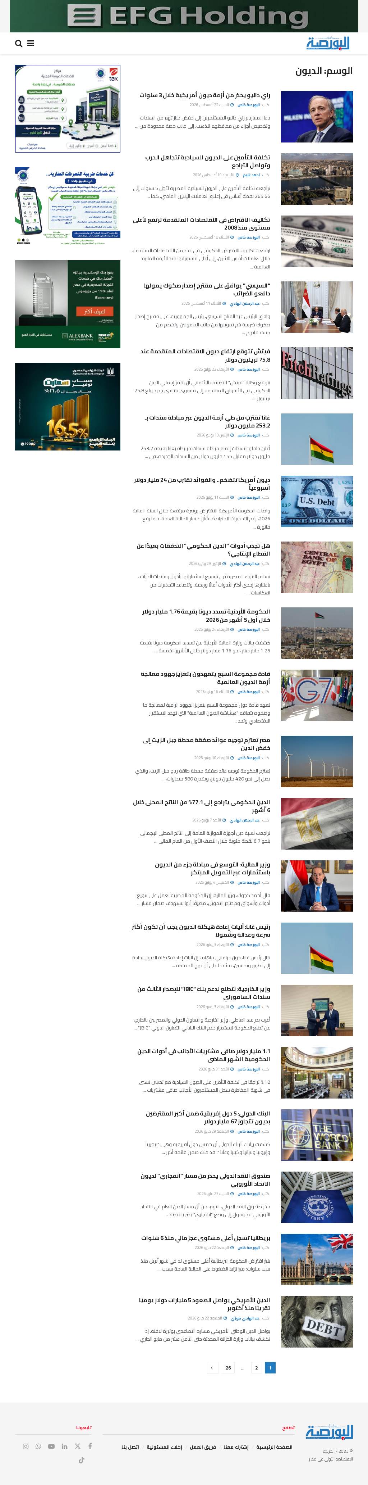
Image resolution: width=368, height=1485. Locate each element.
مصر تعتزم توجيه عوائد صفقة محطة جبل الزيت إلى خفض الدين (206, 743)
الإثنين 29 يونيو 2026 (205, 563)
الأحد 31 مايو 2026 (214, 1069)
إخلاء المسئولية (164, 1447)
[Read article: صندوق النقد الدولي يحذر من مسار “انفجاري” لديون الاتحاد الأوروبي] (317, 1197)
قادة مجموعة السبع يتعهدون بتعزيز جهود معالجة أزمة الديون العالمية (205, 677)
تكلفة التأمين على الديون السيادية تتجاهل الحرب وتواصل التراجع (207, 161)
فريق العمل (203, 1447)
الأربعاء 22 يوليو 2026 (212, 369)
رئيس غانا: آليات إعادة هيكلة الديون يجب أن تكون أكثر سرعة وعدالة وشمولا (201, 930)
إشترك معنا (236, 1447)
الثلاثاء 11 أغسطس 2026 (201, 303)
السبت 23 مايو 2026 (213, 1193)
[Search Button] (18, 43)
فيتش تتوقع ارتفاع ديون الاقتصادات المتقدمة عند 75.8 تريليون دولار (205, 355)
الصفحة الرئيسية (274, 1447)
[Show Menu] (30, 43)
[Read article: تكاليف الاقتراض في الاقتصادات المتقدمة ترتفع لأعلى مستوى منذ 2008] (317, 241)
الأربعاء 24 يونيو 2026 (212, 629)
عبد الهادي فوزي (245, 1318)
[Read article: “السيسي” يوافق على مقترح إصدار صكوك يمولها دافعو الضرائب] (317, 307)
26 (228, 1367)
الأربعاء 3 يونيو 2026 (213, 944)
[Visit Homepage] (327, 43)
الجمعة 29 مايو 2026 (212, 1131)
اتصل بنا (130, 1447)
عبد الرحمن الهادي (245, 303)
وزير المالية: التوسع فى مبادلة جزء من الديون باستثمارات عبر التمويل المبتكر (212, 868)
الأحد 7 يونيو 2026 (207, 820)
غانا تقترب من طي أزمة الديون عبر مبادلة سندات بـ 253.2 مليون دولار (207, 421)
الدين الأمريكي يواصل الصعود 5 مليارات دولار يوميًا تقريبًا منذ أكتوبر (204, 1304)
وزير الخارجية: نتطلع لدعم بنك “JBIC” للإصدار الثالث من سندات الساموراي (203, 992)
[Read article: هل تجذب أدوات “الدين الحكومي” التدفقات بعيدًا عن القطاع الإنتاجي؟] (317, 567)
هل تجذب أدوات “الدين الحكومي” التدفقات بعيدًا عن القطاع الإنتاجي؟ (203, 549)
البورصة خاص (249, 104)
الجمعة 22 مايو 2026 (212, 1247)
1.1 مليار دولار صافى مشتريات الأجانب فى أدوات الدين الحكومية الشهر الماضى (203, 1055)
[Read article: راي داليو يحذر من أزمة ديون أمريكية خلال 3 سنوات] (317, 116)
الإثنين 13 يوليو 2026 (213, 435)
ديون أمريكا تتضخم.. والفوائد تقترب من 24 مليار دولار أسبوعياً (202, 483)
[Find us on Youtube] (51, 1447)
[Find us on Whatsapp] (38, 1447)
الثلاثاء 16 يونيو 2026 (213, 691)
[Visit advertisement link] (184, 16)
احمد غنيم (251, 174)
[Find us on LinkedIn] (64, 1447)
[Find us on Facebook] (90, 1447)
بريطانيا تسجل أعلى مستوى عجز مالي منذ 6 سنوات (205, 1237)
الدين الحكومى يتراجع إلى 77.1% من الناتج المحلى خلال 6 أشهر (201, 806)
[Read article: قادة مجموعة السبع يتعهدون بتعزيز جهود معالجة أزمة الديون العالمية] (317, 695)
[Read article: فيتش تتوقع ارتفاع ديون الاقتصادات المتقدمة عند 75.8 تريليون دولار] (317, 373)
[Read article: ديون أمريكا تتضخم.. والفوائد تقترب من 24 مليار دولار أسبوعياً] (317, 501)
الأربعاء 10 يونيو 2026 (212, 757)
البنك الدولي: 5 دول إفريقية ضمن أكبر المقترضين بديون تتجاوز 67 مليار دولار (208, 1117)
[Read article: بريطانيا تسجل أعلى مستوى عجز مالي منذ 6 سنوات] (317, 1259)
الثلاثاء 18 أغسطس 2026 (209, 237)
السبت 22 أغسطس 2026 (210, 104)
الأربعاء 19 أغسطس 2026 (214, 174)
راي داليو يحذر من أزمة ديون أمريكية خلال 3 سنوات (204, 95)
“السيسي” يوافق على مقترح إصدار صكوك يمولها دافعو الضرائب (206, 289)
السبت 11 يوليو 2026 (213, 497)
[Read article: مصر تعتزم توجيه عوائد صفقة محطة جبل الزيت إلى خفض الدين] (317, 761)
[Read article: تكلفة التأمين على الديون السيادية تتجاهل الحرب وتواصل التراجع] (317, 179)
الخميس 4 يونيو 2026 (213, 882)
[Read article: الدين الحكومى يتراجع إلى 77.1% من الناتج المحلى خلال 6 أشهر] (317, 824)
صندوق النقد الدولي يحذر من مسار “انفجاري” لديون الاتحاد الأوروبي (205, 1179)
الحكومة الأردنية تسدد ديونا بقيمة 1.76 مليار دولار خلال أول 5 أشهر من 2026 (206, 615)
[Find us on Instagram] (25, 1447)
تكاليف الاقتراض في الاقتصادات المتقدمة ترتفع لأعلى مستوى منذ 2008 (201, 223)
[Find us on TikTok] (81, 1460)
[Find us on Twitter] (77, 1446)
